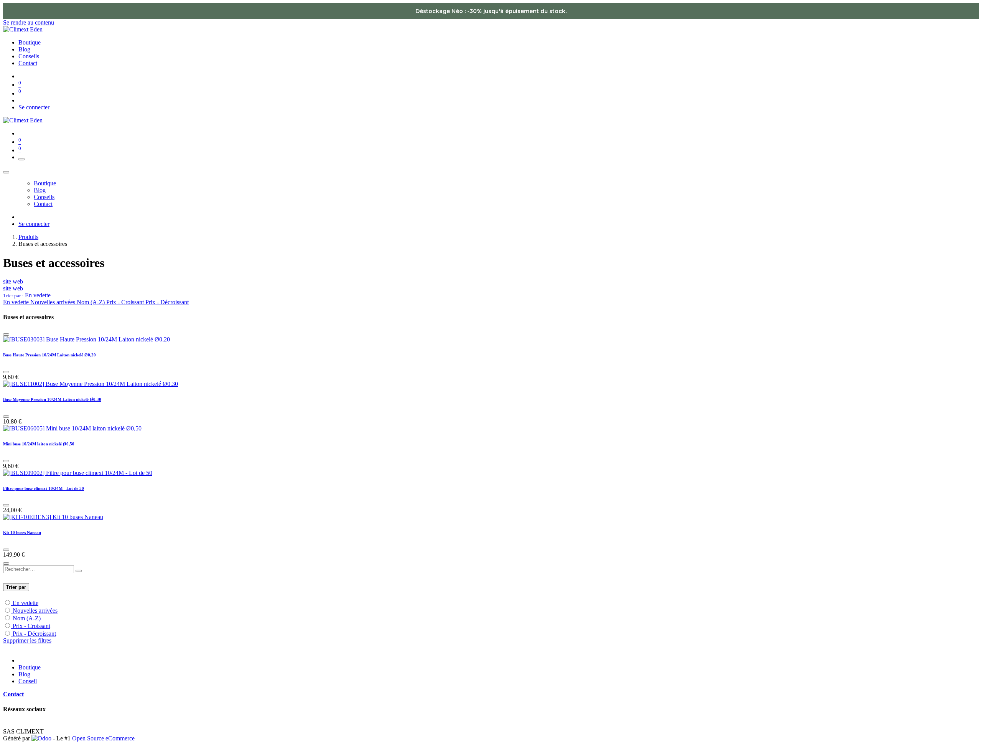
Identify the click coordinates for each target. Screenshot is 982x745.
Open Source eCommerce (103, 738)
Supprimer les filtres (27, 640)
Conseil (27, 681)
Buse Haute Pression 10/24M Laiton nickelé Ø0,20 (49, 355)
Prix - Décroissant (34, 633)
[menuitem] (29, 42)
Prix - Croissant (31, 626)
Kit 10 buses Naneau (22, 532)
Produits (28, 237)
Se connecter (33, 107)
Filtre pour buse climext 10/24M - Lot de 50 (43, 488)
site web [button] (13, 281)
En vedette (25, 603)
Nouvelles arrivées (35, 610)
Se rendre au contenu (28, 22)
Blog (24, 674)
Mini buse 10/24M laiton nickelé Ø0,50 (38, 444)
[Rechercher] (79, 571)
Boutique (29, 667)
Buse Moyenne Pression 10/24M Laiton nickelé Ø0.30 (52, 399)
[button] (27, 295)
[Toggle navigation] (21, 159)
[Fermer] (6, 172)
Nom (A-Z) (27, 618)
